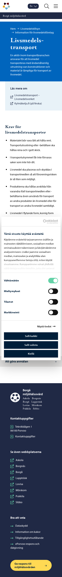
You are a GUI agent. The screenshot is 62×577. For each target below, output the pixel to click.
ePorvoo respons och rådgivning (24, 545)
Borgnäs (20, 466)
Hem (13, 28)
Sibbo (19, 502)
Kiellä (31, 353)
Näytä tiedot (44, 326)
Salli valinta (31, 345)
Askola (19, 460)
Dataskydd (21, 525)
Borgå (19, 472)
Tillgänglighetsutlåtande (29, 537)
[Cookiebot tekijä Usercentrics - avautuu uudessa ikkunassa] (46, 221)
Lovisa (19, 484)
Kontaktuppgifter (25, 436)
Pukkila (20, 496)
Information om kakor (27, 531)
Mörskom (21, 490)
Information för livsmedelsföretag (34, 32)
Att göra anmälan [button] (16, 361)
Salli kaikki (31, 336)
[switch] (53, 291)
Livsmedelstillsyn (30, 28)
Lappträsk (21, 478)
